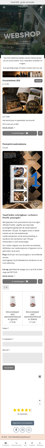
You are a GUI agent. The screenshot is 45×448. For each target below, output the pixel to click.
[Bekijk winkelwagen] (41, 7)
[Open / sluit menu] (4, 7)
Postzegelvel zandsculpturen (14, 144)
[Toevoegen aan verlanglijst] (40, 133)
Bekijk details (8, 127)
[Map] (22, 390)
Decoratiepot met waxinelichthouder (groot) (12, 316)
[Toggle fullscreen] (39, 376)
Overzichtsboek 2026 (11, 80)
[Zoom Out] (39, 403)
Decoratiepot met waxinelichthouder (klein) (32, 316)
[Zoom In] (39, 400)
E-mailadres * (8, 339)
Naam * (6, 328)
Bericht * (6, 350)
